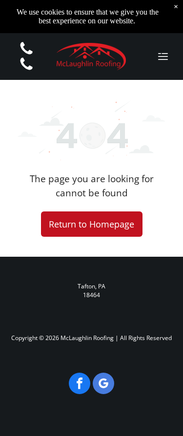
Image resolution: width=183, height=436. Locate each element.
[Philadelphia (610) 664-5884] (26, 69)
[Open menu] (163, 56)
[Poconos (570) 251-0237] (26, 53)
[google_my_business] (103, 385)
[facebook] (79, 385)
